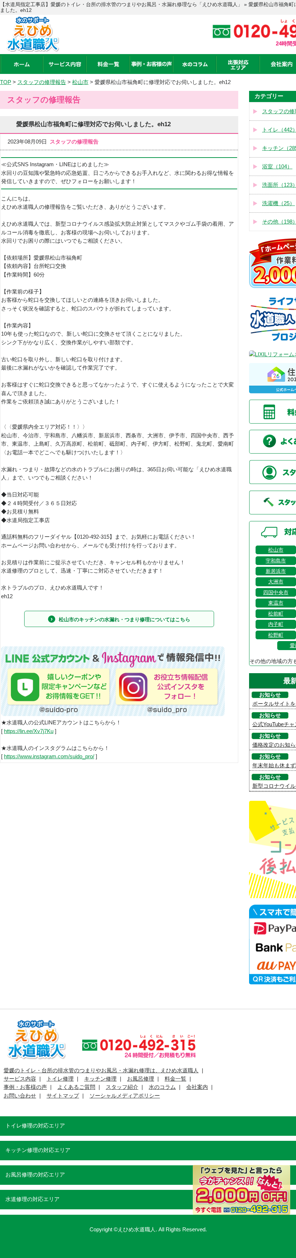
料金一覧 (175, 1079)
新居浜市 (276, 571)
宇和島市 (276, 561)
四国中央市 (275, 592)
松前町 (275, 614)
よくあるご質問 (76, 1087)
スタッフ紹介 (122, 1087)
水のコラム (162, 1087)
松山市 (275, 550)
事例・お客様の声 (25, 1087)
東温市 (275, 603)
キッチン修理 (100, 1079)
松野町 (275, 635)
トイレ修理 (60, 1079)
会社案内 (197, 1087)
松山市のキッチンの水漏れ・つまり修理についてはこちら (124, 619)
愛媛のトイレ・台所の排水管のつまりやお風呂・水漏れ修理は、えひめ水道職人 (101, 1070)
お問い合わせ (20, 1096)
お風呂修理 (140, 1079)
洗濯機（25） (278, 203)
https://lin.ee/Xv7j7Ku (28, 731)
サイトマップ (63, 1096)
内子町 (275, 624)
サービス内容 (20, 1079)
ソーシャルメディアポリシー (125, 1096)
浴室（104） (277, 166)
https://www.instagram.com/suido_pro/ (49, 756)
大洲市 (275, 581)
